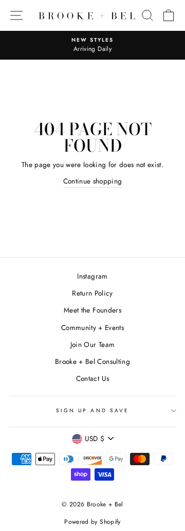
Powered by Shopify (92, 521)
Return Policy (92, 293)
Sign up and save (92, 410)
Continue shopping (92, 181)
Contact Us (92, 378)
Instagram (92, 276)
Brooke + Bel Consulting (92, 361)
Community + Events (92, 327)
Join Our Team (92, 344)
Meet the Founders (92, 310)
